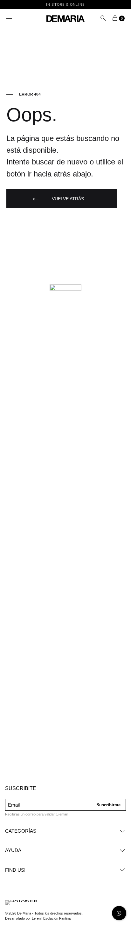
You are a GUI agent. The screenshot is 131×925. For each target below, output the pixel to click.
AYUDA (13, 850)
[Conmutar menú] (9, 19)
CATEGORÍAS (20, 831)
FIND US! (15, 870)
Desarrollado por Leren (23, 918)
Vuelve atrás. (68, 198)
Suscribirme (108, 804)
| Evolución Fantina (56, 918)
